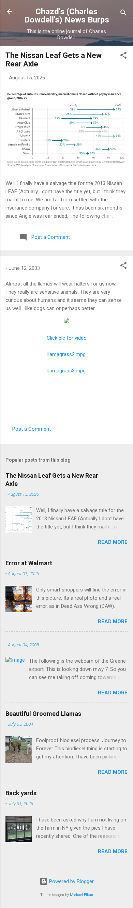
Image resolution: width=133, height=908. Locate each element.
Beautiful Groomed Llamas (43, 713)
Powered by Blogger (71, 881)
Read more (113, 542)
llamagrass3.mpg (66, 371)
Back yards (20, 793)
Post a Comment (31, 429)
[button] (123, 56)
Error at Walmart (28, 563)
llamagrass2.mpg (66, 354)
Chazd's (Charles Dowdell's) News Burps (66, 16)
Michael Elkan (81, 895)
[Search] (123, 13)
